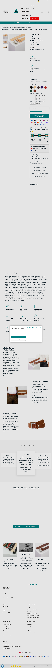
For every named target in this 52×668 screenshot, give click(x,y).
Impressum (39, 327)
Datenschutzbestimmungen (31, 327)
